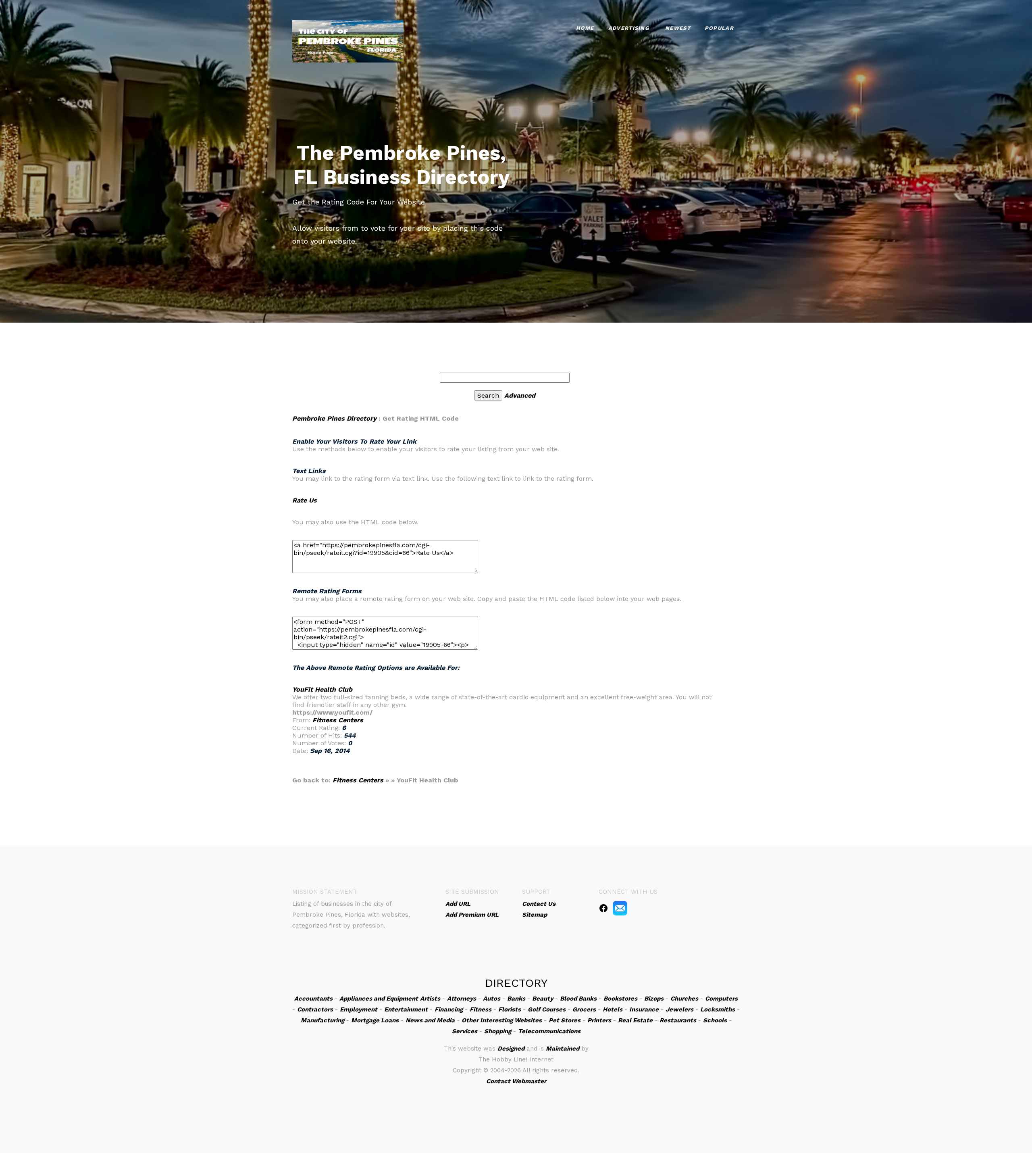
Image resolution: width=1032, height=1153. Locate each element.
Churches (684, 998)
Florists (509, 1009)
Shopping (497, 1031)
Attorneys (461, 998)
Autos (491, 998)
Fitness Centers (337, 720)
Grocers (584, 1009)
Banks (516, 998)
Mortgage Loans (375, 1020)
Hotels (612, 1009)
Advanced (519, 395)
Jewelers (679, 1009)
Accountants (313, 998)
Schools (715, 1020)
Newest (678, 28)
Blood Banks (578, 998)
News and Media (430, 1020)
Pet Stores (564, 1020)
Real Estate (635, 1020)
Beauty (542, 998)
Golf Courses (547, 1009)
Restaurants (678, 1020)
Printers (599, 1020)
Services (464, 1031)
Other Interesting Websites (502, 1020)
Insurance (644, 1009)
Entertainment (406, 1009)
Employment (358, 1009)
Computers (721, 998)
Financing (449, 1009)
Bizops (654, 998)
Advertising (628, 28)
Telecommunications (549, 1031)
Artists (430, 998)
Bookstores (620, 998)
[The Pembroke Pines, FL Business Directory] (348, 40)
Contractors (315, 1009)
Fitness (480, 1009)
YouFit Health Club (322, 689)
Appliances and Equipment (378, 998)
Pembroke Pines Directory (334, 418)
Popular (719, 28)
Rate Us (304, 500)
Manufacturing (322, 1020)
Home (585, 28)
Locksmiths (717, 1009)
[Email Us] (620, 907)
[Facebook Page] (603, 907)
